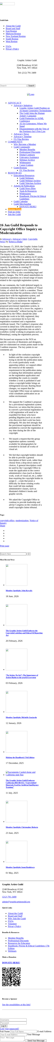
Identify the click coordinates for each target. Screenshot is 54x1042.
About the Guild (13, 26)
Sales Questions (9, 83)
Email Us (6, 77)
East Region (11, 31)
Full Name (5, 1031)
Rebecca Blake (15, 241)
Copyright (32, 239)
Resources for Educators (19, 943)
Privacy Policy (12, 49)
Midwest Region (13, 33)
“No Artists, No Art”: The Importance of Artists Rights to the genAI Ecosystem (22, 676)
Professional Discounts (18, 940)
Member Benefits (16, 938)
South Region (12, 39)
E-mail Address (44, 1031)
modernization (22, 520)
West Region (11, 41)
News (2, 241)
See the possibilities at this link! (16, 1004)
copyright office (7, 520)
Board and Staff (13, 28)
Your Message (33, 1034)
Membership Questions (12, 80)
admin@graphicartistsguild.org (16, 901)
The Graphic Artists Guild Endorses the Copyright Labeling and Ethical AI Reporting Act (24, 633)
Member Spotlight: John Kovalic (19, 590)
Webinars (12, 951)
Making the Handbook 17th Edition (20, 757)
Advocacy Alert (19, 239)
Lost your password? (9, 1028)
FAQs (8, 46)
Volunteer (12, 924)
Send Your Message (36, 1041)
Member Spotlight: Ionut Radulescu (20, 867)
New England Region (16, 36)
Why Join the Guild (17, 918)
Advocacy (6, 239)
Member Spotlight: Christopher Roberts (22, 827)
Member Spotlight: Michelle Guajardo (21, 717)
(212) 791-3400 (9, 897)
